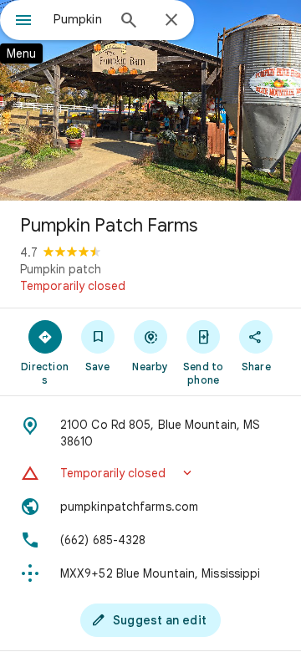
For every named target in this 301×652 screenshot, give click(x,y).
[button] (150, 473)
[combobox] (79, 19)
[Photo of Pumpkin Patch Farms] (150, 100)
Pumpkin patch (60, 269)
